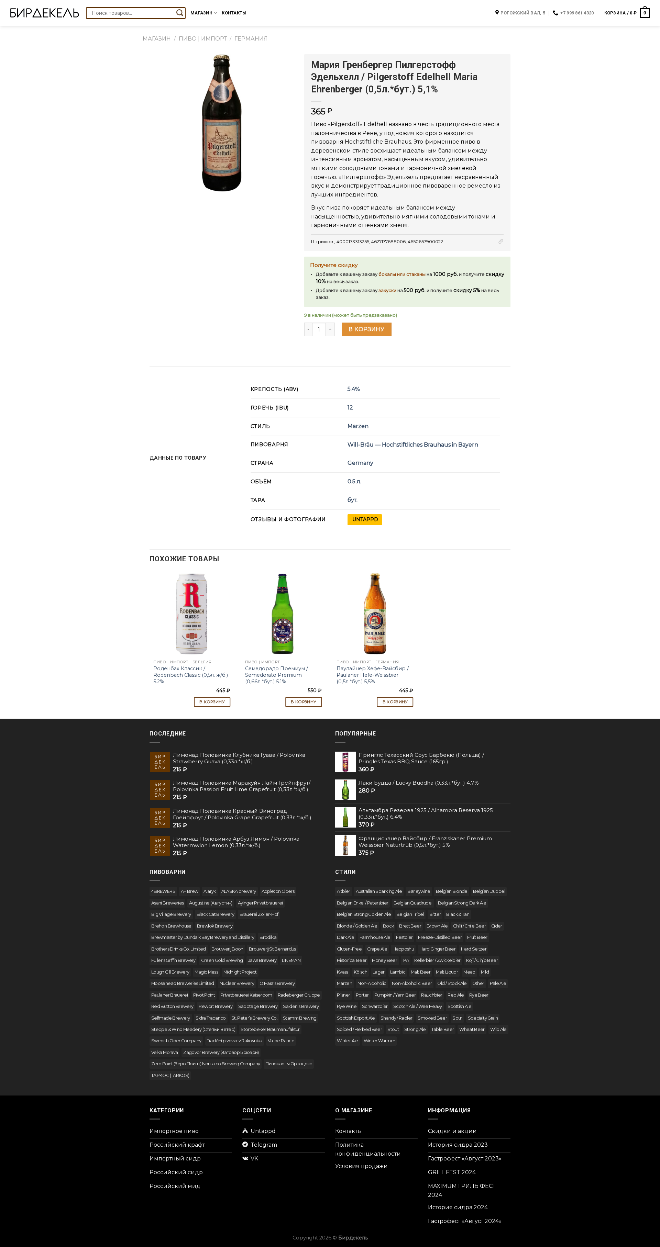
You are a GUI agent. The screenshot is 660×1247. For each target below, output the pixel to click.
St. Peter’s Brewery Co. (254, 1018)
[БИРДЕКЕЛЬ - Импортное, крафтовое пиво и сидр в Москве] (44, 13)
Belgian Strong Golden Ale (364, 914)
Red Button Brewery (172, 1006)
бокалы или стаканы (402, 274)
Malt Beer (420, 972)
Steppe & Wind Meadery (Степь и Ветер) (193, 1029)
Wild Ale (498, 1029)
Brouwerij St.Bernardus (272, 949)
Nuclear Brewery (237, 983)
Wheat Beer (472, 1029)
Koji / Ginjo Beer (482, 960)
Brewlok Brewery (214, 926)
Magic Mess (206, 972)
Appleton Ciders (278, 891)
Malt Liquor (447, 972)
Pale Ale (498, 983)
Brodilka (268, 937)
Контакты (234, 12)
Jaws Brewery (262, 960)
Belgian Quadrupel (413, 903)
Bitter (435, 914)
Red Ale (456, 995)
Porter (362, 995)
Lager (379, 972)
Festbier (404, 937)
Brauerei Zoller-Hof (259, 914)
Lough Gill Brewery (170, 972)
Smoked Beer (432, 1018)
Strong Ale (415, 1029)
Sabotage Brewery (258, 1006)
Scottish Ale (459, 1006)
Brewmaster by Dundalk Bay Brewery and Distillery (202, 937)
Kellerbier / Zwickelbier (437, 960)
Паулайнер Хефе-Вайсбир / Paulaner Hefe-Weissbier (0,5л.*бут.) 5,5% (373, 674)
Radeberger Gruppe (299, 995)
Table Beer (442, 1029)
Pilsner (343, 995)
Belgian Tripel (410, 914)
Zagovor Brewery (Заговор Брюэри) (221, 1052)
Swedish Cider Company (176, 1040)
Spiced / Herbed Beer (359, 1029)
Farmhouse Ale (375, 937)
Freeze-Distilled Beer (440, 937)
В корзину (366, 329)
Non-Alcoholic (372, 983)
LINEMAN (291, 960)
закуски (387, 290)
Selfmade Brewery (170, 1018)
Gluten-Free (349, 949)
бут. (353, 500)
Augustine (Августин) (210, 903)
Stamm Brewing (300, 1018)
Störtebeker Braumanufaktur (270, 1029)
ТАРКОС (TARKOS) (170, 1075)
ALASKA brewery (238, 891)
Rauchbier (431, 995)
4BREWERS (163, 891)
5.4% (354, 389)
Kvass (342, 972)
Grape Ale (377, 949)
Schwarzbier (375, 1006)
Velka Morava (164, 1052)
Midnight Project (240, 972)
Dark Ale (345, 937)
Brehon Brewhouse (171, 926)
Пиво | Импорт (203, 38)
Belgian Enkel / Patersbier (362, 903)
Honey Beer (384, 960)
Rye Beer (478, 995)
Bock (388, 926)
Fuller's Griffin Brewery (173, 960)
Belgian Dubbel (489, 891)
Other (478, 983)
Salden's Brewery (301, 1006)
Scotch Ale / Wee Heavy (417, 1006)
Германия (251, 38)
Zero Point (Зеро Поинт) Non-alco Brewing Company (205, 1063)
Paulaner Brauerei (169, 995)
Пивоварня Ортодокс (288, 1063)
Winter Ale (347, 1040)
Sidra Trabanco (211, 1018)
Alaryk (210, 891)
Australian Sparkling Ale (379, 891)
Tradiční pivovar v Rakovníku (234, 1040)
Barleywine (418, 891)
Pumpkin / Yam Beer (395, 995)
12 (350, 407)
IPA (406, 960)
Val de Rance (281, 1040)
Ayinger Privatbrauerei (260, 903)
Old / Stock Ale (451, 983)
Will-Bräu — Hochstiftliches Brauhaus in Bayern (413, 444)
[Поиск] (180, 13)
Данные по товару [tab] (178, 458)
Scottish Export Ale (356, 1018)
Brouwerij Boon (227, 949)
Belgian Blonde (452, 891)
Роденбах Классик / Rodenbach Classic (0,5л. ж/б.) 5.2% (190, 674)
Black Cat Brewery (215, 914)
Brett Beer (410, 926)
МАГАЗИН (157, 38)
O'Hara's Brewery (277, 983)
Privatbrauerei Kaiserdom (246, 995)
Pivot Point (204, 995)
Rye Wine (346, 1006)
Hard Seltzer (473, 949)
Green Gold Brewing (222, 960)
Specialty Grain (483, 1018)
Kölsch (360, 972)
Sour (457, 1018)
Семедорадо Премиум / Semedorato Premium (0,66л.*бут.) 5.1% (276, 674)
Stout (393, 1029)
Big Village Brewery (171, 914)
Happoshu (403, 949)
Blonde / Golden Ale (357, 926)
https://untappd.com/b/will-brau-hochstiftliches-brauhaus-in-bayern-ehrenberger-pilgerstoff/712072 (365, 519)
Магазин (201, 12)
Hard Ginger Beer (437, 949)
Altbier (343, 891)
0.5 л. (354, 481)
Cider (496, 926)
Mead (469, 972)
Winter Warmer (379, 1040)
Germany (360, 463)
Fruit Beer (477, 937)
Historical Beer (351, 960)
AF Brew (189, 891)
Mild (485, 972)
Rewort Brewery (215, 1006)
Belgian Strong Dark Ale (462, 903)
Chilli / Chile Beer (469, 926)
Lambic (397, 972)
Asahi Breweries (167, 903)
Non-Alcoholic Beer (412, 983)
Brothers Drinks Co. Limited (178, 949)
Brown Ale (437, 926)
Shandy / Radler (396, 1018)
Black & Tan (457, 914)
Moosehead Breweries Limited (182, 983)
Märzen (358, 426)
